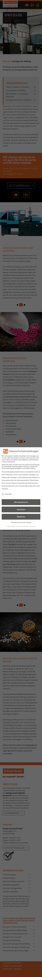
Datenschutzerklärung (19, 483)
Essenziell (8, 494)
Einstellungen (23, 486)
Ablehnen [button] (21, 517)
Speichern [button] (21, 509)
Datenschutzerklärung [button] (22, 526)
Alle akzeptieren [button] (21, 502)
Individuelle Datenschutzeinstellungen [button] (21, 522)
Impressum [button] (32, 526)
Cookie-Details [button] (11, 526)
